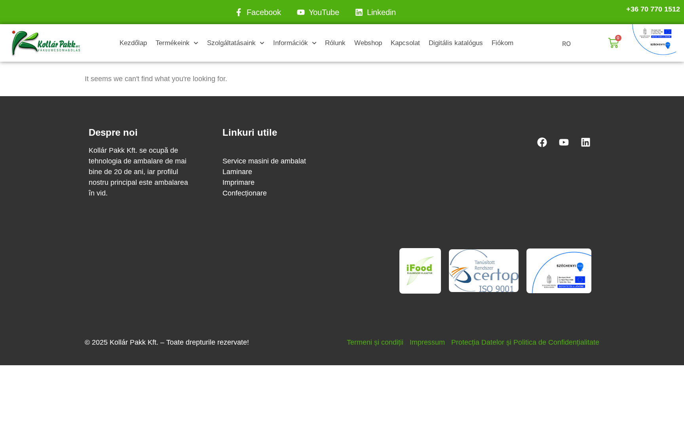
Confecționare (244, 193)
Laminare (237, 172)
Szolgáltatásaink (231, 43)
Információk (290, 43)
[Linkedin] (585, 142)
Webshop (368, 43)
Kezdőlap (133, 43)
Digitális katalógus (456, 43)
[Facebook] (542, 142)
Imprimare (238, 182)
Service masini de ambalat (264, 161)
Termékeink (173, 43)
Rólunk (335, 43)
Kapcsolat (405, 43)
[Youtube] (564, 142)
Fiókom (502, 43)
